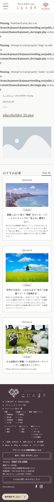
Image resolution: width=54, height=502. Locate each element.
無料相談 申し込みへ (13, 497)
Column (25, 445)
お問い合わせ (28, 442)
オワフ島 (36, 432)
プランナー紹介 (38, 445)
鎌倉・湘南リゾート (36, 412)
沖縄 (5, 412)
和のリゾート (23, 426)
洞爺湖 (20, 420)
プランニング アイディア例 (15, 405)
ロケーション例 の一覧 (13, 408)
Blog (16, 445)
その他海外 (37, 437)
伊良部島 (10, 420)
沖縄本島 (10, 414)
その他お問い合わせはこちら (26, 479)
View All (46, 172)
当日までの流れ (23, 401)
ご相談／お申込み (12, 442)
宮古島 (9, 417)
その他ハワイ (38, 434)
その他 (9, 422)
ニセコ (20, 417)
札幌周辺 (21, 414)
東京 (8, 429)
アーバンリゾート (10, 426)
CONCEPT (9, 401)
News (7, 445)
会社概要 (40, 442)
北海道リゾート (21, 412)
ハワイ (35, 429)
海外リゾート (35, 426)
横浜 (8, 432)
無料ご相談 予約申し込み (26, 455)
